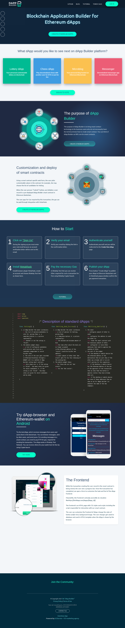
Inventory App (62, 616)
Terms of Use (67, 601)
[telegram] (2, 19)
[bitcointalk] (2, 24)
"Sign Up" (28, 240)
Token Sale (97, 4)
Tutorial (86, 4)
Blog (78, 4)
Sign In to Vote (62, 92)
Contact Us (62, 611)
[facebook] (2, 29)
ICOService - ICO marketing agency (67, 618)
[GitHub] (2, 34)
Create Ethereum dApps (62, 34)
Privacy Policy (57, 601)
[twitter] (2, 13)
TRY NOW (26, 455)
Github (70, 4)
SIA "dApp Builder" (68, 599)
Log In (111, 4)
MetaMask (26, 266)
